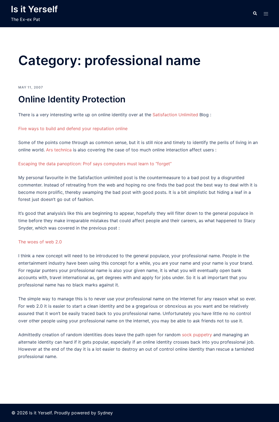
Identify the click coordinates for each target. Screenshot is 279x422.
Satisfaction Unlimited (176, 114)
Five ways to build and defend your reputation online (73, 128)
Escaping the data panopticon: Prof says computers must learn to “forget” (95, 163)
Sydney (105, 412)
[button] (255, 13)
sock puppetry (197, 334)
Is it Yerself (34, 9)
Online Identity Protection (72, 99)
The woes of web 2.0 (40, 241)
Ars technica (59, 149)
